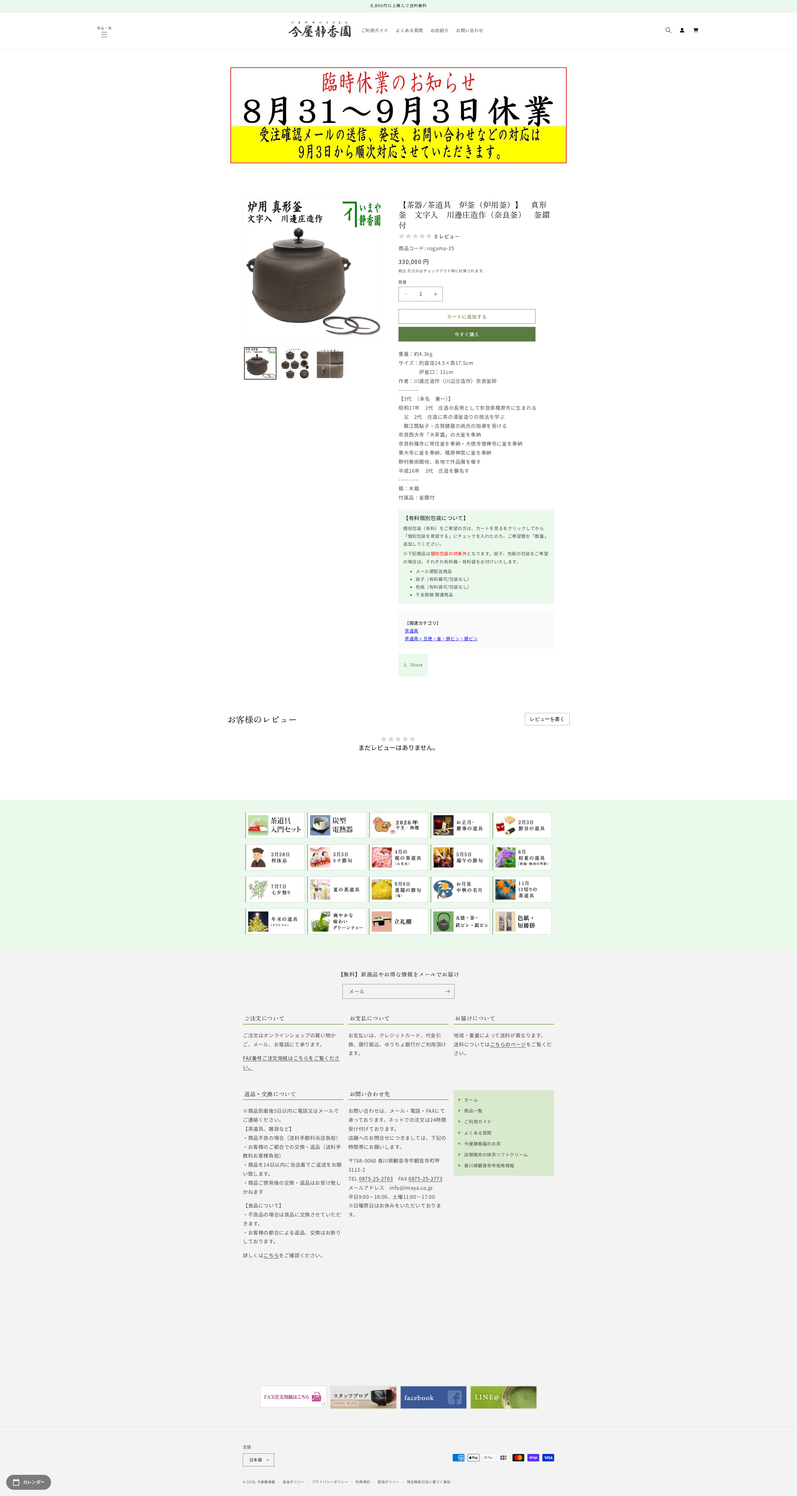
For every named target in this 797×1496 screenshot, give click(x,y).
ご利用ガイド (478, 1121)
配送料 (413, 270)
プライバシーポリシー (330, 1481)
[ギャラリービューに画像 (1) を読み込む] (260, 363)
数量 (402, 282)
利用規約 (363, 1481)
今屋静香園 (266, 1481)
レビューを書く (547, 719)
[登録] (447, 991)
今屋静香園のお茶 (482, 1143)
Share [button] (416, 665)
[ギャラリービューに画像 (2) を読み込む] (295, 363)
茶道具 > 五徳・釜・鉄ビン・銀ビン (441, 638)
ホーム (471, 1100)
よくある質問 (478, 1133)
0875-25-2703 (376, 1178)
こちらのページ (508, 1044)
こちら (271, 1255)
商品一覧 (473, 1110)
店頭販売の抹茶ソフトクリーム (496, 1154)
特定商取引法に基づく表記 (428, 1481)
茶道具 (411, 631)
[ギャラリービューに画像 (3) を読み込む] (330, 363)
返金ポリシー (293, 1481)
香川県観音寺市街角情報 (489, 1165)
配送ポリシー (388, 1481)
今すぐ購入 (467, 334)
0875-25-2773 (425, 1178)
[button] (105, 34)
